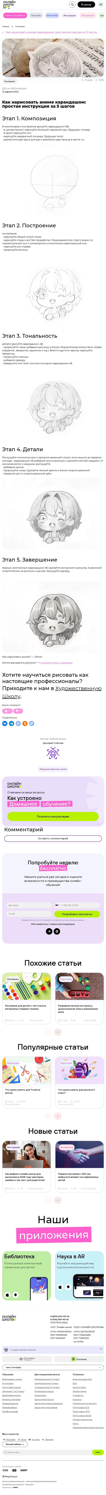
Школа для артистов (44, 1399)
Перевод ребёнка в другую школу (88, 1427)
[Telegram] (11, 723)
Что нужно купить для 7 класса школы (22, 1091)
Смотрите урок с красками (56, 662)
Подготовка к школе (11, 1387)
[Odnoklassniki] (25, 723)
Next (58, 1032)
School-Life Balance (15, 15)
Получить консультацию (53, 816)
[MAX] (18, 723)
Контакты (77, 1399)
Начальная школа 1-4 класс (47, 1379)
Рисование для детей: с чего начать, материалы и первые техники (26, 1007)
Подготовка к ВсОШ (82, 1415)
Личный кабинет (9, 1407)
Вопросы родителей (82, 1379)
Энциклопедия (79, 1391)
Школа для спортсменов (46, 1407)
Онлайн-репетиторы (82, 1419)
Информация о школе (12, 1379)
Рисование (20, 26)
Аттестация (7, 1383)
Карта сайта (29, 1484)
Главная (5, 26)
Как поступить (79, 1387)
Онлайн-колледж (10, 1411)
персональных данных (74, 920)
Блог (75, 1383)
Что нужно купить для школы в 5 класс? (76, 1091)
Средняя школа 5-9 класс (47, 1383)
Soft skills (36, 15)
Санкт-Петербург (13, 1367)
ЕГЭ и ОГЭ (52, 15)
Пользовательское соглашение (13, 1484)
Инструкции (69, 15)
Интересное (88, 15)
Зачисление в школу (11, 1395)
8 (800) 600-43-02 (59, 1316)
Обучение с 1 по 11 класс (13, 1391)
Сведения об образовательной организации (41, 1481)
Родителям (66, 979)
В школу (86, 4)
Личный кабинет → (15, 1444)
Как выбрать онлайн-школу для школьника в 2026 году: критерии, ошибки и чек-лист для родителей (25, 1177)
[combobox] (57, 904)
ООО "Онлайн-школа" (61, 1327)
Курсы (75, 1423)
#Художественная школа (53, 769)
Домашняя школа (10, 1403)
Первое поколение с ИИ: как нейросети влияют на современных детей (78, 1177)
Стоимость (78, 1395)
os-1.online (79, 1341)
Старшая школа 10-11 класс (47, 1387)
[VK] (4, 723)
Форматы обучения (11, 1399)
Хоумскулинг (40, 1395)
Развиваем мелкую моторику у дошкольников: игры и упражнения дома (78, 1009)
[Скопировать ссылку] (31, 723)
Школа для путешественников (49, 1403)
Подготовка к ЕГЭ (81, 1407)
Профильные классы (44, 1391)
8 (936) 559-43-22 (59, 1319)
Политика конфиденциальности (13, 1481)
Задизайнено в (7, 1487)
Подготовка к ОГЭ (81, 1411)
